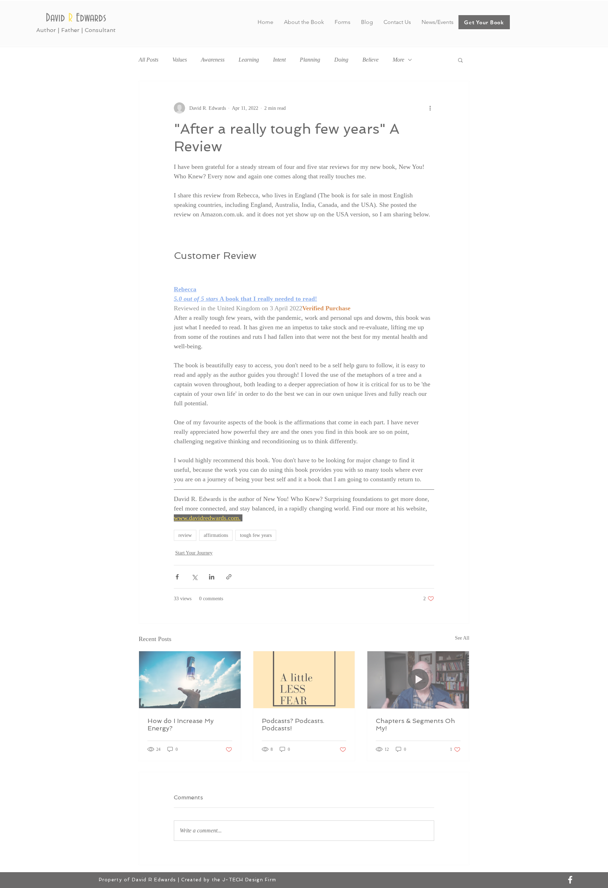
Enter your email (209, 473)
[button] (441, 384)
